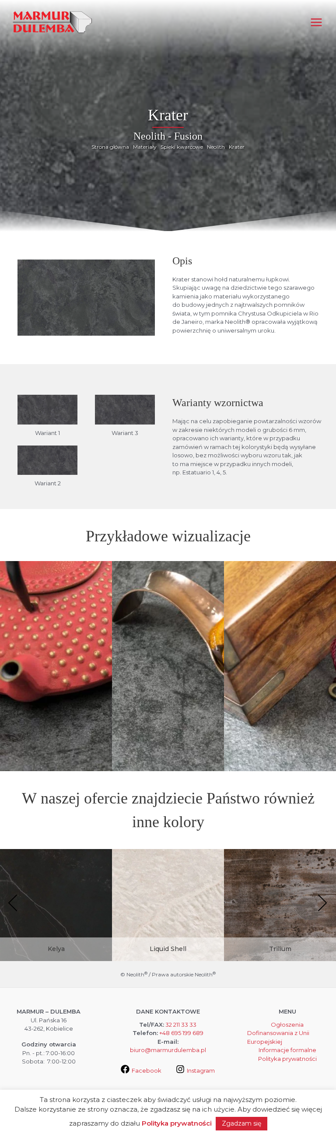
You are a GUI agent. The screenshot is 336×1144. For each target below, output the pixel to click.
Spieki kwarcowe (182, 147)
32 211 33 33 (180, 1024)
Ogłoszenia (287, 1024)
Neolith (216, 147)
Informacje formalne (287, 1049)
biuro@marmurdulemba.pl (168, 1049)
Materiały (145, 147)
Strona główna (110, 147)
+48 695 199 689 (181, 1032)
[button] (13, 903)
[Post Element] (56, 915)
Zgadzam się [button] (241, 1123)
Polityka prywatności (287, 1058)
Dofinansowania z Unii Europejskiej (278, 1037)
